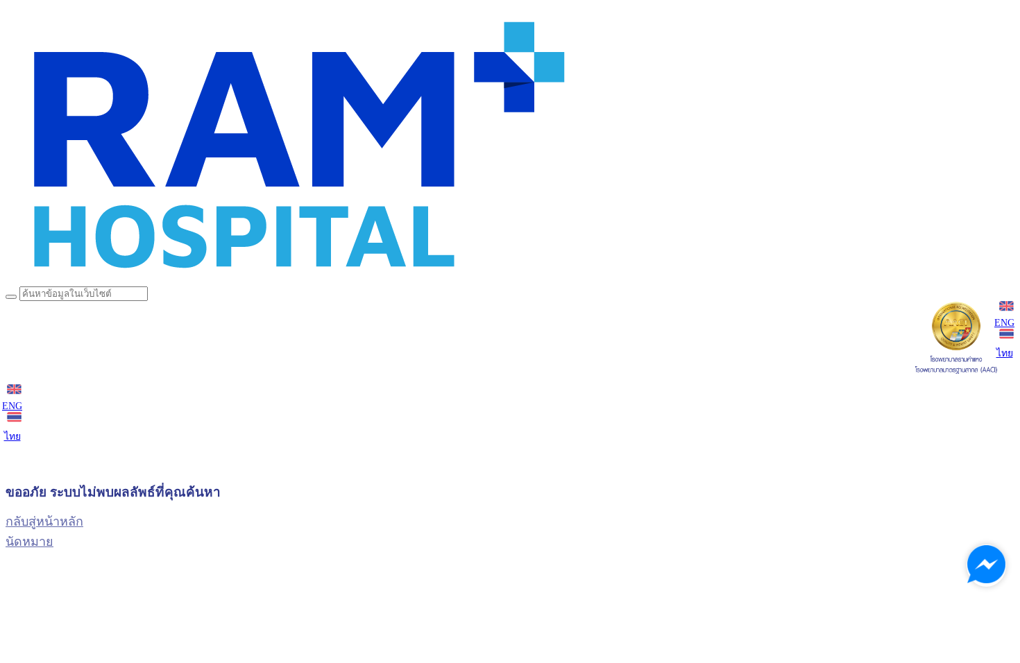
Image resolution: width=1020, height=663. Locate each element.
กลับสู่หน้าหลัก (44, 521)
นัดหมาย (29, 542)
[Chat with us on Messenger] (986, 565)
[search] (11, 297)
